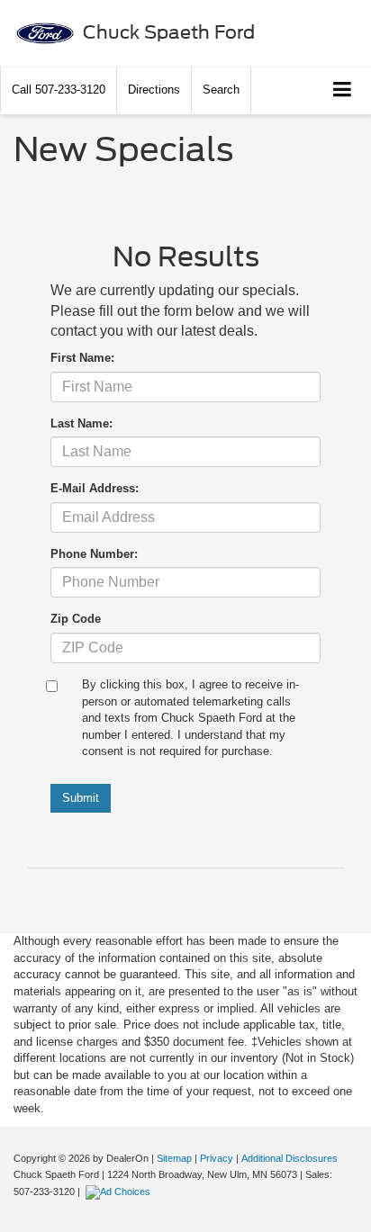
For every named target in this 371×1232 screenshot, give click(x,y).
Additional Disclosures (289, 1158)
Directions (154, 89)
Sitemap (174, 1158)
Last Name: (81, 423)
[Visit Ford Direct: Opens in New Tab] (120, 1191)
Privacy (216, 1158)
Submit (80, 798)
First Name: (82, 357)
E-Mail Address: (94, 488)
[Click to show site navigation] (342, 90)
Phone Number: (94, 554)
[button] (58, 89)
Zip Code (75, 618)
